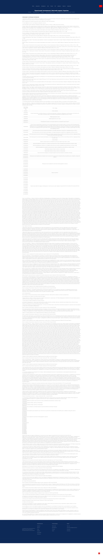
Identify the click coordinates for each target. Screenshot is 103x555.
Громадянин (54, 527)
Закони (38, 527)
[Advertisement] (51, 549)
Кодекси (42, 12)
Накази (38, 530)
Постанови (39, 532)
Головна (29, 12)
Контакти (68, 530)
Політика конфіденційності (72, 527)
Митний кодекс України (50, 12)
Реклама (68, 529)
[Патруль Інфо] (51, 2)
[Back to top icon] (99, 553)
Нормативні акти (36, 12)
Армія (53, 530)
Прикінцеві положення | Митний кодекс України (66, 12)
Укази (38, 529)
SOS (100, 6)
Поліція (53, 529)
